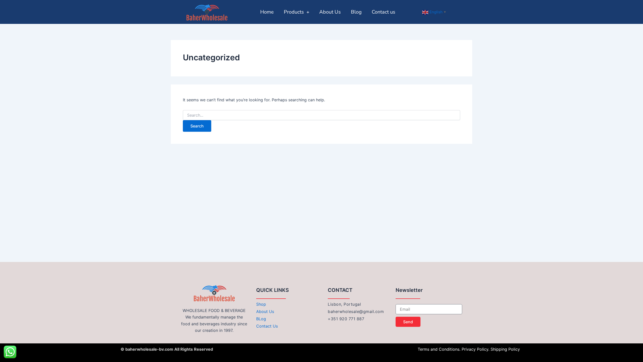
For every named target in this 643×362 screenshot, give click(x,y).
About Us (330, 12)
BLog (261, 318)
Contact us (383, 12)
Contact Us (267, 326)
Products (294, 12)
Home (267, 12)
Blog (356, 12)
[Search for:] (321, 115)
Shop (261, 304)
